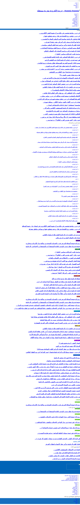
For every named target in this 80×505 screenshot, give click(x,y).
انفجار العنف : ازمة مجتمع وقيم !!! (69, 343)
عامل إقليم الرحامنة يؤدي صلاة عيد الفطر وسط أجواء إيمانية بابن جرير (58, 282)
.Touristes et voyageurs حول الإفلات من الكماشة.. (64, 72)
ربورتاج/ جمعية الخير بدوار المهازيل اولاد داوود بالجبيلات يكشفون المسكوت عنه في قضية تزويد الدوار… (48, 305)
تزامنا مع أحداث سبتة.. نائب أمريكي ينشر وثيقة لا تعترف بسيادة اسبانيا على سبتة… (57, 142)
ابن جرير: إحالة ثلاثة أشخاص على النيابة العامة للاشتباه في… (61, 57)
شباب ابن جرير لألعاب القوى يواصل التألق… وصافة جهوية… (61, 102)
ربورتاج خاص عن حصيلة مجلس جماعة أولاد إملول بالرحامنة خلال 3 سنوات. (57, 373)
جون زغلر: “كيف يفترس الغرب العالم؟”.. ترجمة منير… (63, 120)
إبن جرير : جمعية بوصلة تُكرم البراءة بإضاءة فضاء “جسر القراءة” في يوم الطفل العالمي (53, 352)
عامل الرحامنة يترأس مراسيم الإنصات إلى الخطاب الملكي (62, 51)
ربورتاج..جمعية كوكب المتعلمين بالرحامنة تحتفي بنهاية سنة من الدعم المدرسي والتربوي (53, 376)
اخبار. (76, 179)
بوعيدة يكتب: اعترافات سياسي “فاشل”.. (67, 54)
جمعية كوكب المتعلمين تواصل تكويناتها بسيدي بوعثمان (63, 361)
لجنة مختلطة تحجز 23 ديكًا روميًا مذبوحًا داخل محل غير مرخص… (60, 117)
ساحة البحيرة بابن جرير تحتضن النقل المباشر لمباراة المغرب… (60, 84)
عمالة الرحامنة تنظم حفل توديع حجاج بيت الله (66, 279)
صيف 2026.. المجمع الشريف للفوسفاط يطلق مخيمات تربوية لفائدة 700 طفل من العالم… (55, 176)
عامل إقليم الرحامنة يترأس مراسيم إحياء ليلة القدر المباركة (62, 285)
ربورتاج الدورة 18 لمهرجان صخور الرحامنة (67, 358)
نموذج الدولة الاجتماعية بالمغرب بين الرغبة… (66, 459)
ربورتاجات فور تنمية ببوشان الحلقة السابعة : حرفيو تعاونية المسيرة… (58, 433)
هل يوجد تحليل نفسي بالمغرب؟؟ (70, 75)
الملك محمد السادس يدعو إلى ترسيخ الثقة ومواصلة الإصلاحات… (60, 48)
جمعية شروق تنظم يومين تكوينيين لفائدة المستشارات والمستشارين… (58, 411)
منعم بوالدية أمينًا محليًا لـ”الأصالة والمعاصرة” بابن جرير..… (63, 220)
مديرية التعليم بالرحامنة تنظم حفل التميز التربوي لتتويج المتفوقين (62, 181)
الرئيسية (76, 13)
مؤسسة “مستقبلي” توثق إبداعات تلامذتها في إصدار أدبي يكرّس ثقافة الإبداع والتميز (54, 331)
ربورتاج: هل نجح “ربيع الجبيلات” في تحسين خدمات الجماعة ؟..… (60, 428)
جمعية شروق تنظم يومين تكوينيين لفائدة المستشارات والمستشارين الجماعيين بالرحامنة (53, 246)
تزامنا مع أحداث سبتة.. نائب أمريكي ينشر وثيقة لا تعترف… (62, 42)
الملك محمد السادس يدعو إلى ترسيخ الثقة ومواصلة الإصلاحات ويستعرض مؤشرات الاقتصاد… (55, 152)
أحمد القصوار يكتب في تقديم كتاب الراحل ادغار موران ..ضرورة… (59, 264)
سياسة (76, 15)
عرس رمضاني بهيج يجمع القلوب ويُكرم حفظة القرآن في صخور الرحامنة (57, 288)
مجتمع (76, 17)
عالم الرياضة (75, 19)
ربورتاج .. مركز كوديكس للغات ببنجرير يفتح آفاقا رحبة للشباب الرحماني (58, 379)
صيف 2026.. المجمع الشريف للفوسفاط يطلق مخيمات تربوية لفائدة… (58, 63)
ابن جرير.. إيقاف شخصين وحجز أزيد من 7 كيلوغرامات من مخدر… (59, 69)
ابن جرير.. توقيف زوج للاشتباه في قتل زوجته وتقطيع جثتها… (61, 36)
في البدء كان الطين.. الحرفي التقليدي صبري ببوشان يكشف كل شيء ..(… (57, 438)
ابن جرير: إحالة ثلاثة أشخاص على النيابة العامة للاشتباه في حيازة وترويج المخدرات (58, 166)
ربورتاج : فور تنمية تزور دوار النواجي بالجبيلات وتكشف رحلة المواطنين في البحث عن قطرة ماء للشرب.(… (47, 308)
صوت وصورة (75, 25)
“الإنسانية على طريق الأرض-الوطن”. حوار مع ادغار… (63, 267)
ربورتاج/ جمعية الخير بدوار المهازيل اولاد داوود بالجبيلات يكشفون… (59, 417)
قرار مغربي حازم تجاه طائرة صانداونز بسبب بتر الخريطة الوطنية (60, 320)
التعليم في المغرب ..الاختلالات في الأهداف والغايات (64, 258)
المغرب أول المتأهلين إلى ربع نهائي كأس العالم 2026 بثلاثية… (61, 93)
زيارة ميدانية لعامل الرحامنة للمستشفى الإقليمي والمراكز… (61, 108)
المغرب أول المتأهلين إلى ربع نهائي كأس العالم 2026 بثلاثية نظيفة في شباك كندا (55, 317)
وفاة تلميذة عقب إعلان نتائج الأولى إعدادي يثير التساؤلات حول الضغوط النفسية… (58, 206)
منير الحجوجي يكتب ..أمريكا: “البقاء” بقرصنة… (65, 273)
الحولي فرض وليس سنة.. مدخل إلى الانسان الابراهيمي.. (62, 270)
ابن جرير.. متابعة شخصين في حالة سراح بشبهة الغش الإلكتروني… (59, 33)
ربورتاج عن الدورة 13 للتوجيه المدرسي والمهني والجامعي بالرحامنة (59, 382)
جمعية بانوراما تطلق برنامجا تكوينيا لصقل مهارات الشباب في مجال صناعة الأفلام (55, 337)
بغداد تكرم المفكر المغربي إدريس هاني (68, 238)
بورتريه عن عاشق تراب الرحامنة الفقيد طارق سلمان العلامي (61, 87)
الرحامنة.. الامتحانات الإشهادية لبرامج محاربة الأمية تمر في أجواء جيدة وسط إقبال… (57, 201)
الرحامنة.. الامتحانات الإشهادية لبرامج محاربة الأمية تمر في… (61, 78)
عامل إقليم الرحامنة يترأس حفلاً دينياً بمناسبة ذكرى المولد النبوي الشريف (57, 293)
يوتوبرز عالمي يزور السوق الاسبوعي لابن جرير (65, 385)
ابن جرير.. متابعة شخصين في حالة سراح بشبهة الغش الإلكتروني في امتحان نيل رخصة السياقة (51, 226)
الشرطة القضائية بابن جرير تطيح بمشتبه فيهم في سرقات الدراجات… (58, 99)
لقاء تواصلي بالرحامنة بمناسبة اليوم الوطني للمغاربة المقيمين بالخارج (61, 137)
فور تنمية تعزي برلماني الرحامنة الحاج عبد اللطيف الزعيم (62, 60)
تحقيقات (76, 24)
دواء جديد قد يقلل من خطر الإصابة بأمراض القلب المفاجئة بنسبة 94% (58, 349)
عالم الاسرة (75, 22)
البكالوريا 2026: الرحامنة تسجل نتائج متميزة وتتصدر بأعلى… (61, 114)
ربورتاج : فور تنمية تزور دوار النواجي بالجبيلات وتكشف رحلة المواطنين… (57, 422)
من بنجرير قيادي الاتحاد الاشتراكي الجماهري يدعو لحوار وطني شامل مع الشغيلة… (54, 397)
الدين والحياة (75, 23)
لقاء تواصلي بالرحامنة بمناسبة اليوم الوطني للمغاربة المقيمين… (60, 39)
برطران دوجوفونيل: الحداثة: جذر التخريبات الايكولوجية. (63, 111)
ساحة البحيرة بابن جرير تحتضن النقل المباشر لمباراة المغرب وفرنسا (61, 211)
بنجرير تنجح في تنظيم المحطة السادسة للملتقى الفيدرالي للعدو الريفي (58, 394)
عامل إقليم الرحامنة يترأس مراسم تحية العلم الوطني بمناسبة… (60, 45)
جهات (76, 16)
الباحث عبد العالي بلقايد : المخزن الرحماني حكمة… (64, 456)
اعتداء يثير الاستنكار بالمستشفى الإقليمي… (66, 450)
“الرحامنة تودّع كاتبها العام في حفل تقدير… (67, 453)
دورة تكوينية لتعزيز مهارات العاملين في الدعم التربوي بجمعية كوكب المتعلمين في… (54, 364)
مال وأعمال (75, 18)
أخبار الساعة (75, 125)
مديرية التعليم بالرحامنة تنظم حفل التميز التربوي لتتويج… (62, 66)
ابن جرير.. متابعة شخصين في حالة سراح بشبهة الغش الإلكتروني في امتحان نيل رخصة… (56, 127)
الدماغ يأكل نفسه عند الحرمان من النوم (68, 346)
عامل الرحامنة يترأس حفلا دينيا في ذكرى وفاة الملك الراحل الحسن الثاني (57, 291)
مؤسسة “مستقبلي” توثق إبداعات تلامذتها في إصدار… (63, 105)
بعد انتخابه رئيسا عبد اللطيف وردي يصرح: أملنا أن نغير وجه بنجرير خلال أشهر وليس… (53, 367)
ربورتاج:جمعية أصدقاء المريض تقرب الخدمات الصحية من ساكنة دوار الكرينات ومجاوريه (53, 243)
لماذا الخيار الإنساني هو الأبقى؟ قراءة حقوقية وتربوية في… (62, 261)
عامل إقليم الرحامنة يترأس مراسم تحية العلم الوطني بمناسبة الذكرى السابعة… (58, 147)
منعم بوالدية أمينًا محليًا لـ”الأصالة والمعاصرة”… (65, 90)
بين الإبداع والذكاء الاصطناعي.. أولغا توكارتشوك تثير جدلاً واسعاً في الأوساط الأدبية (54, 334)
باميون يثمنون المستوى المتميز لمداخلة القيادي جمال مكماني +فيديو (59, 391)
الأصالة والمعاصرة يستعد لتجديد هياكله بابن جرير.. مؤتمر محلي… (60, 96)
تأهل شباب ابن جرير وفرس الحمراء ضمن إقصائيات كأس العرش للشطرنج (57, 323)
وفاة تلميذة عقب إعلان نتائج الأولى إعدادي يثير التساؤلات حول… (60, 81)
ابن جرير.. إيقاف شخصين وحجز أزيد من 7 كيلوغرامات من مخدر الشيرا (60, 186)
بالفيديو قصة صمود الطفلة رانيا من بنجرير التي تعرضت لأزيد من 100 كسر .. (57, 388)
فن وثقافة (75, 21)
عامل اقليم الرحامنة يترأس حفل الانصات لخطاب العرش (62, 444)
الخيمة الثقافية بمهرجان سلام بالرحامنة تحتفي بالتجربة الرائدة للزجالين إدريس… (55, 370)
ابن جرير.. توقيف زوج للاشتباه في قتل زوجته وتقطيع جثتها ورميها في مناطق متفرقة (57, 132)
